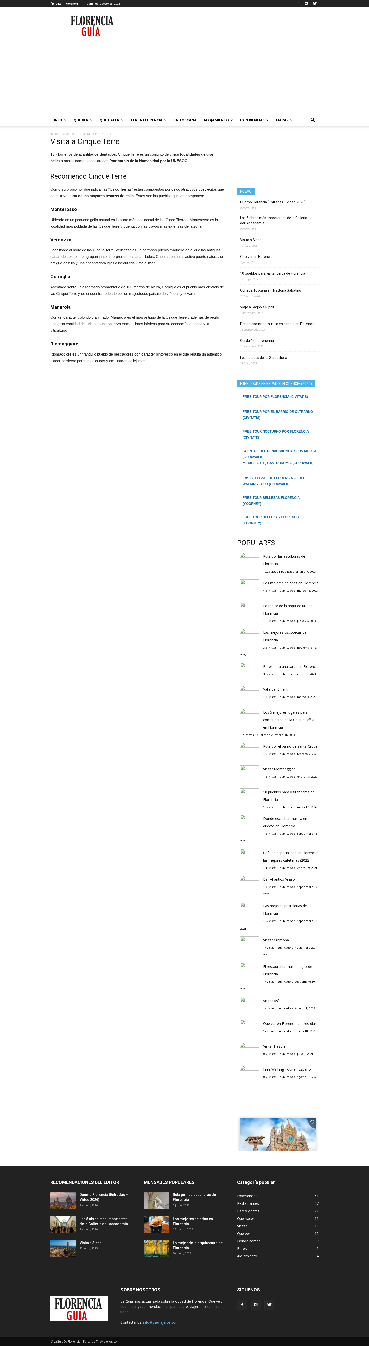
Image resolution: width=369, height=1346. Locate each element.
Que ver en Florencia (256, 257)
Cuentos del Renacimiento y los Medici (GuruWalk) (279, 454)
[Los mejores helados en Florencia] (156, 1225)
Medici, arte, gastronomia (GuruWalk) (278, 463)
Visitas (242, 1226)
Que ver (81, 120)
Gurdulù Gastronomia (257, 341)
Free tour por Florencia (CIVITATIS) (275, 397)
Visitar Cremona (276, 940)
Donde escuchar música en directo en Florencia (277, 324)
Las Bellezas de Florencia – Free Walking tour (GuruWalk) (274, 481)
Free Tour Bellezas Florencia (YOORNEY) (271, 501)
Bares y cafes (248, 1211)
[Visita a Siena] (63, 1249)
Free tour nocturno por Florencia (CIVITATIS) (276, 434)
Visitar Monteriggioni (279, 769)
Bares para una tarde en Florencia (290, 666)
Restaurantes (248, 1203)
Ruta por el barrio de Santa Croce (290, 746)
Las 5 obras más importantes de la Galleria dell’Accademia (273, 220)
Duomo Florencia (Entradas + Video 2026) (273, 202)
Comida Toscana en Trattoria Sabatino (270, 290)
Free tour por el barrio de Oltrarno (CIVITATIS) (278, 415)
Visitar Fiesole (274, 1046)
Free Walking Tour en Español (287, 1069)
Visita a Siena (251, 240)
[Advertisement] (184, 76)
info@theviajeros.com (161, 1322)
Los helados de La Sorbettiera (263, 358)
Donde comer (248, 1241)
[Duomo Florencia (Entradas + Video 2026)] (63, 1201)
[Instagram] (306, 3)
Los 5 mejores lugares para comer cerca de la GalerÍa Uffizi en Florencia (288, 720)
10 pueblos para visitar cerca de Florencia (272, 273)
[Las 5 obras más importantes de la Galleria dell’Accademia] (63, 1225)
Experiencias (252, 120)
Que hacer (109, 120)
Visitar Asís (271, 1000)
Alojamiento (216, 120)
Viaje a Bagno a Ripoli (257, 307)
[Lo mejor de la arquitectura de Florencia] (156, 1249)
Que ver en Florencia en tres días (290, 1023)
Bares (242, 1248)
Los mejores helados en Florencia (290, 583)
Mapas (282, 120)
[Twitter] (315, 3)
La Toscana (185, 120)
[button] (312, 120)
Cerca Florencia (146, 120)
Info (58, 120)
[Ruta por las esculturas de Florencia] (156, 1201)
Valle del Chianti (275, 689)
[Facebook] (298, 3)
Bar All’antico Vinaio (279, 879)
